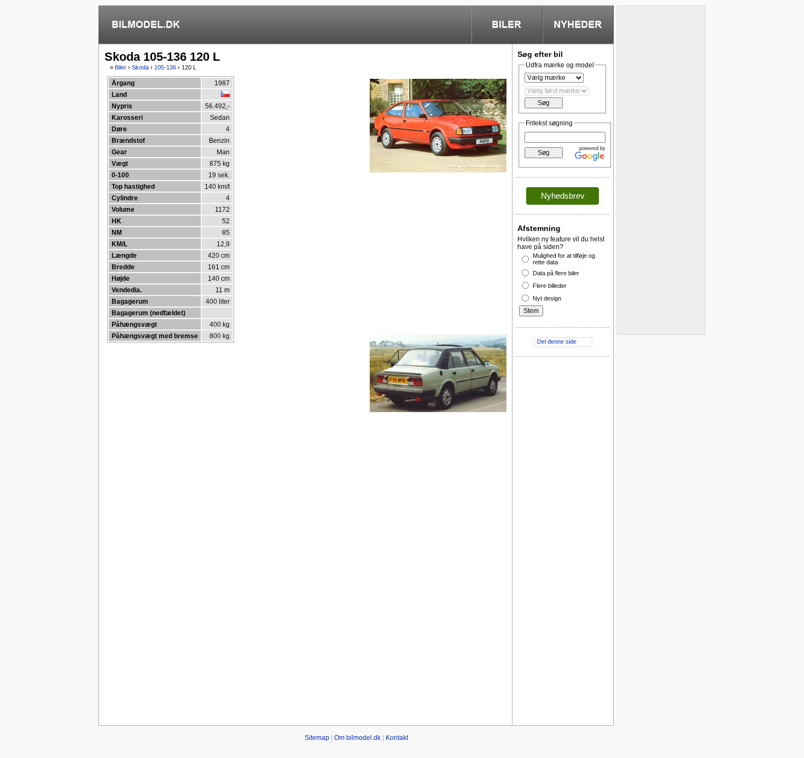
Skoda (140, 67)
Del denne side (556, 341)
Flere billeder (550, 285)
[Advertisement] (414, 253)
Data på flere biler (556, 273)
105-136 (165, 67)
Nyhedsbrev (563, 195)
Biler (120, 67)
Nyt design (547, 298)
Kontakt (397, 738)
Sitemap (317, 738)
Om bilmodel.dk (357, 738)
